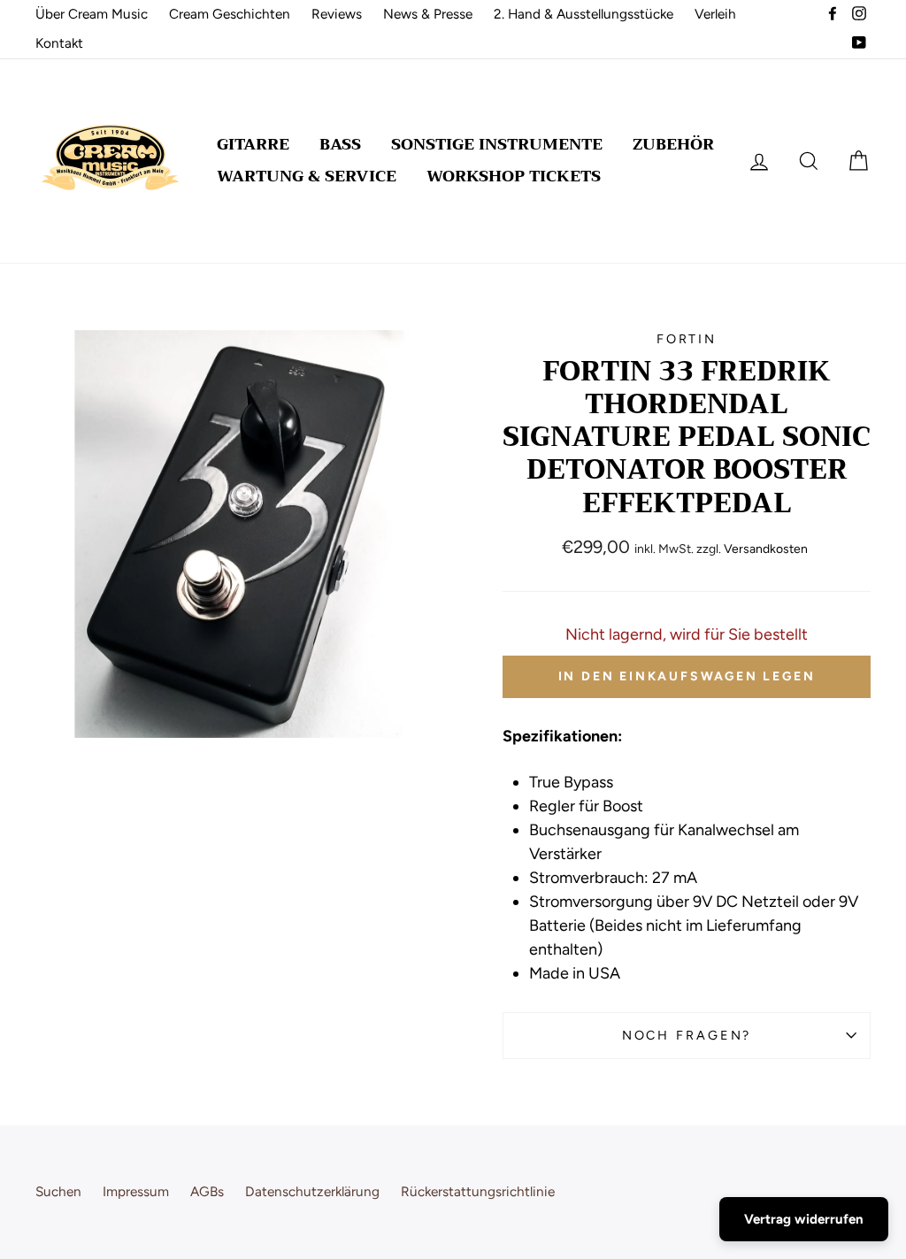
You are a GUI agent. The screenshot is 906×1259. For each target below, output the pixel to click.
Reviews (336, 13)
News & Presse (427, 13)
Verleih (715, 13)
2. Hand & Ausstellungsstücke (583, 13)
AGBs (207, 1191)
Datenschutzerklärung (312, 1191)
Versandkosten (766, 549)
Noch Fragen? (687, 1035)
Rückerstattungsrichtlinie (478, 1191)
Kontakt (59, 43)
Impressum (136, 1191)
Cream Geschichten (229, 13)
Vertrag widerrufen (804, 1219)
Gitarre (253, 144)
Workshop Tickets (513, 176)
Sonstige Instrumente (497, 144)
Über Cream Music (91, 13)
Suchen (58, 1191)
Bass (340, 144)
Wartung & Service (306, 176)
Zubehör (673, 144)
